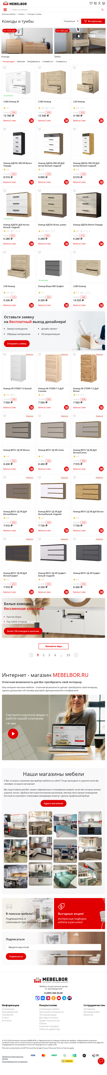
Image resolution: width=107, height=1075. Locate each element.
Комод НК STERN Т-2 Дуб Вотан (86, 389)
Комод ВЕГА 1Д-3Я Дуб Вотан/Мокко (15, 513)
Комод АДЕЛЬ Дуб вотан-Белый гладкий (16, 226)
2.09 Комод (9, 286)
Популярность (33, 61)
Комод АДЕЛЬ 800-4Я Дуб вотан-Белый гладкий (51, 164)
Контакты (6, 1020)
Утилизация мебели (49, 1009)
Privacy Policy (47, 1048)
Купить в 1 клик (9, 120)
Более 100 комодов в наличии (23, 631)
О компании (8, 1009)
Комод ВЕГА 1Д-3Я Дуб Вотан (88, 511)
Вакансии (88, 1014)
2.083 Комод (79, 286)
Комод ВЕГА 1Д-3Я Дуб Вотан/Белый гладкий (50, 513)
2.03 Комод (79, 101)
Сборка (43, 1023)
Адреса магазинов (53, 803)
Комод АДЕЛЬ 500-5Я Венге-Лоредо (17, 164)
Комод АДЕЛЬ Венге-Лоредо (88, 224)
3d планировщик (48, 1014)
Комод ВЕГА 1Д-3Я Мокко (16, 450)
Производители (10, 1011)
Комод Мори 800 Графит (51, 286)
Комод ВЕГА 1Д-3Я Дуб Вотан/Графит (15, 574)
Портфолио (8, 1014)
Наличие (21, 61)
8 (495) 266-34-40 (53, 992)
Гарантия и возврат (49, 1026)
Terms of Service (63, 1048)
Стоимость (47, 61)
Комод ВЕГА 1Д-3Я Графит (86, 573)
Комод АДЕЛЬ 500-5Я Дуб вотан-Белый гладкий (86, 164)
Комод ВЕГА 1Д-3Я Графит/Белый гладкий (52, 574)
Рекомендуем (9, 61)
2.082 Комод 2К (11, 101)
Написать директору (49, 1029)
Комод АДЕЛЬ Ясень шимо (52, 224)
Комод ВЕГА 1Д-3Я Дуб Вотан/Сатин (85, 451)
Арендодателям (91, 1011)
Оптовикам (89, 1009)
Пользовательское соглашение (14, 1062)
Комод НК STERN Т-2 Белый (17, 388)
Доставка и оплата (48, 1017)
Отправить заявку (16, 343)
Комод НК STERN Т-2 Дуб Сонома (51, 389)
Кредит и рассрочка (49, 1020)
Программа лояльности (51, 1011)
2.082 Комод (44, 101)
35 (68, 655)
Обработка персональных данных (12, 1058)
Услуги (5, 1017)
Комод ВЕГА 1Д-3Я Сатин (51, 450)
